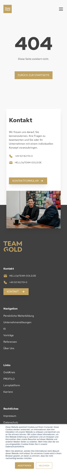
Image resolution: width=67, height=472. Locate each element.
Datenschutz (10, 422)
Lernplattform (11, 385)
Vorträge (8, 335)
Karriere (8, 392)
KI (4, 328)
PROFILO (9, 379)
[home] (8, 9)
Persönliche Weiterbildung (18, 315)
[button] (60, 9)
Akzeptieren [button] (24, 465)
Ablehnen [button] (44, 465)
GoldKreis (9, 372)
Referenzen (10, 341)
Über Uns (8, 348)
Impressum (9, 416)
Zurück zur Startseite (33, 75)
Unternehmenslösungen (17, 322)
